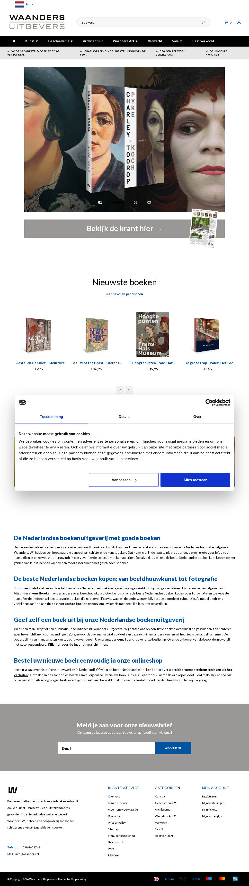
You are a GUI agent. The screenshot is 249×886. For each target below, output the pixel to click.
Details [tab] (125, 416)
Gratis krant (115, 842)
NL (28, 4)
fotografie (200, 593)
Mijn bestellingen (213, 803)
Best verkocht (203, 41)
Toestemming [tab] (51, 416)
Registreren (210, 796)
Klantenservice (118, 803)
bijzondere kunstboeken (33, 593)
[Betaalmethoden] (156, 879)
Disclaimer (115, 816)
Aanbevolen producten (124, 294)
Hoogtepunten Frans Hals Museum (153, 363)
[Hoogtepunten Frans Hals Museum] (153, 335)
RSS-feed (114, 855)
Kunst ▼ (31, 41)
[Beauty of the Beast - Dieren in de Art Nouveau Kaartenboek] (97, 335)
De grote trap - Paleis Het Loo (209, 363)
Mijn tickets (209, 809)
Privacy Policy (117, 822)
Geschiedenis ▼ (60, 41)
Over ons (114, 796)
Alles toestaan (195, 480)
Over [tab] (197, 416)
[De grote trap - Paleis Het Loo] (209, 335)
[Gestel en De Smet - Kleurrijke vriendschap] (40, 335)
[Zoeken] (203, 22)
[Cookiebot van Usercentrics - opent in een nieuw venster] (209, 402)
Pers (111, 849)
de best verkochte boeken (67, 604)
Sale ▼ (177, 41)
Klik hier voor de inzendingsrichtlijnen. (78, 644)
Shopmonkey (79, 879)
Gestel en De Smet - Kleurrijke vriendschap (40, 363)
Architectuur (93, 41)
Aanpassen (121, 480)
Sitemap (113, 829)
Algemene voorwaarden (124, 809)
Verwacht (155, 41)
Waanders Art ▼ (125, 41)
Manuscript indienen (121, 835)
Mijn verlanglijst (212, 816)
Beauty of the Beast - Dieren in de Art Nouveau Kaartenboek (96, 363)
